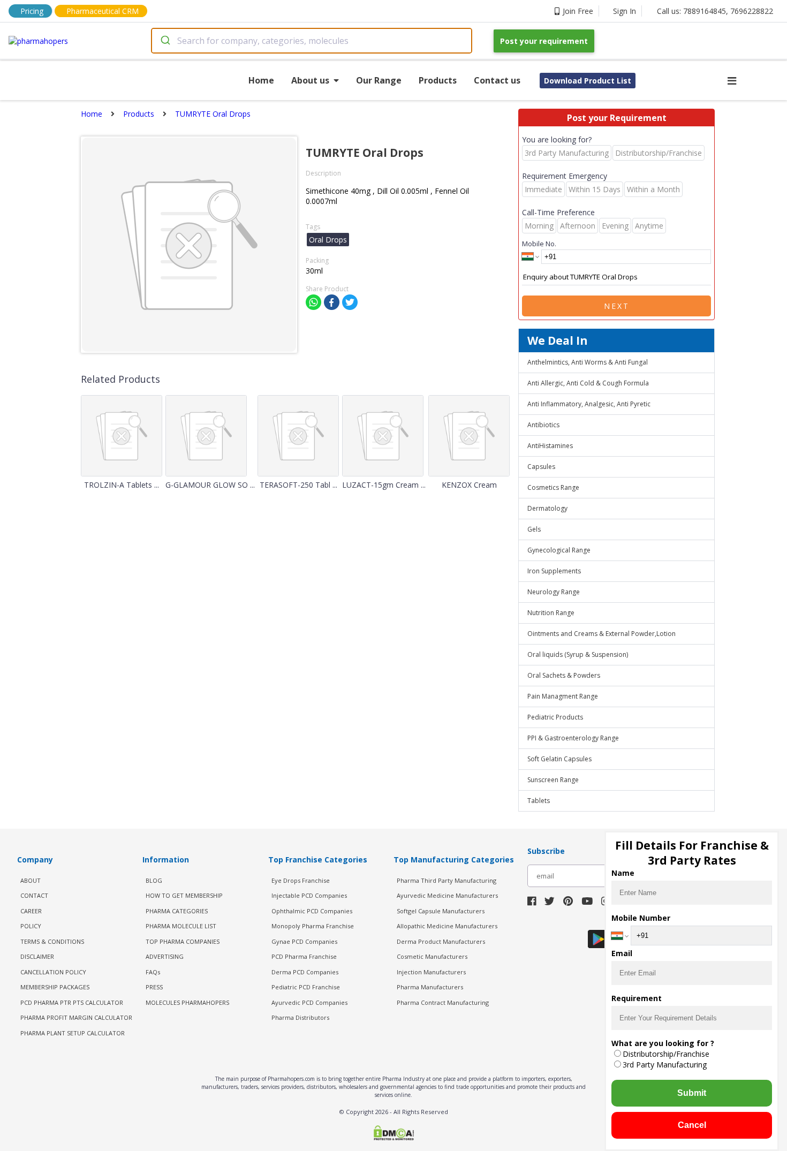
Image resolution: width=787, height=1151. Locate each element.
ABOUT (30, 880)
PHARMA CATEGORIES (177, 911)
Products (438, 80)
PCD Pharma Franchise (304, 956)
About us (310, 80)
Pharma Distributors (300, 1017)
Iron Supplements (554, 571)
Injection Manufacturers (431, 972)
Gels (534, 529)
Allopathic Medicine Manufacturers (447, 926)
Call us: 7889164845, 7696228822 (715, 11)
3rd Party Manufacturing (665, 1064)
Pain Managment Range (562, 696)
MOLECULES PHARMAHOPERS (187, 1002)
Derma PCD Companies (304, 972)
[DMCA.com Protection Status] (394, 1133)
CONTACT (34, 895)
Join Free (578, 11)
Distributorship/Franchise (666, 1054)
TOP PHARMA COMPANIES (183, 941)
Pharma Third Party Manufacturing (446, 880)
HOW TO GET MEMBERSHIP (184, 895)
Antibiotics (543, 424)
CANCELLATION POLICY (53, 972)
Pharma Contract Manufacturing (443, 1002)
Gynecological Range (559, 550)
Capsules (541, 466)
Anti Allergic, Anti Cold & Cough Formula (588, 383)
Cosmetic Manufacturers (432, 956)
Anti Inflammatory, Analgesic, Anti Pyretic (588, 403)
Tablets (538, 800)
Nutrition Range (550, 612)
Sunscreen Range (553, 779)
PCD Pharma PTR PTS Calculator (71, 1002)
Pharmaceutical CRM (102, 11)
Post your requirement (544, 41)
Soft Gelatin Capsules (559, 758)
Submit (691, 1092)
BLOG (154, 880)
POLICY (30, 926)
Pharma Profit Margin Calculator (76, 1017)
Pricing (31, 11)
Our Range (379, 80)
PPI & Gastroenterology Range (573, 738)
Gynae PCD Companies (304, 941)
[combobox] (311, 40)
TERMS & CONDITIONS (52, 941)
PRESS (154, 987)
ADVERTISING (165, 956)
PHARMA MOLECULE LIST (181, 926)
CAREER (31, 911)
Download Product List (587, 80)
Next (617, 306)
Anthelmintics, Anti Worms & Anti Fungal (587, 362)
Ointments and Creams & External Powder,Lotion (601, 633)
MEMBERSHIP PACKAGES (54, 987)
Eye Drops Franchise (300, 880)
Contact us (497, 80)
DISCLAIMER (37, 956)
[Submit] (164, 40)
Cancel (692, 1125)
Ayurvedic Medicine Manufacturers (447, 895)
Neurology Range (553, 591)
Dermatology (547, 508)
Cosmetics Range (553, 487)
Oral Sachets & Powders (563, 675)
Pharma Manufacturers (430, 987)
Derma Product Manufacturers (441, 941)
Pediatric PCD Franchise (305, 987)
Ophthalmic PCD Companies (311, 911)
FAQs (153, 972)
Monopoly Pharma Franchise (312, 926)
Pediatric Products (555, 717)
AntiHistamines (550, 445)
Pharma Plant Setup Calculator (72, 1033)
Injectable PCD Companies (309, 895)
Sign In (624, 11)
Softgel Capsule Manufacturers (441, 911)
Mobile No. (539, 243)
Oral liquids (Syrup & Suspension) (577, 654)
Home (261, 80)
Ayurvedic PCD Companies (309, 1002)
